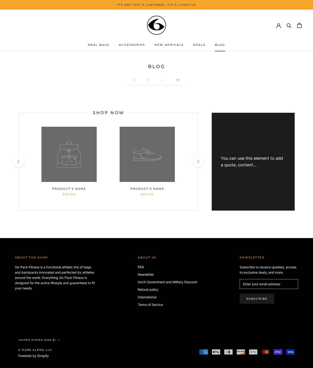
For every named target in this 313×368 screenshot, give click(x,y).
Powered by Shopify (33, 356)
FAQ (141, 267)
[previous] (18, 162)
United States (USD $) (37, 339)
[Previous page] (134, 80)
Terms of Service (150, 305)
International (147, 297)
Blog (220, 45)
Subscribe (257, 298)
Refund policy (148, 289)
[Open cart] (299, 25)
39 (177, 80)
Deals (199, 45)
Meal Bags (98, 45)
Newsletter (146, 274)
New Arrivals (169, 45)
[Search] (289, 25)
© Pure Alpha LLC (35, 350)
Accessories (132, 45)
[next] (197, 162)
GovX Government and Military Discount (167, 282)
